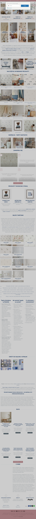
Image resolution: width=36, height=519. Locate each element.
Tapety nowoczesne (12, 514)
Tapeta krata (6, 102)
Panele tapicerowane (30, 514)
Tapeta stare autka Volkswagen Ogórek (18, 103)
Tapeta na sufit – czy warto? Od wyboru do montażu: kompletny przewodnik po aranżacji (9, 160)
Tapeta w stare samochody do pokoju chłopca (30, 87)
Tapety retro (18, 513)
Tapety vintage (30, 513)
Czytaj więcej (6, 433)
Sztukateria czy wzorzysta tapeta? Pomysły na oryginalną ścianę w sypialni (18, 424)
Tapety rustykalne (24, 513)
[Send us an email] (32, 506)
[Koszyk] (1, 3)
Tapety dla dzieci (6, 513)
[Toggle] (1, 286)
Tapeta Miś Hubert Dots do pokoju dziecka (6, 87)
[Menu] (34, 2)
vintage (27, 52)
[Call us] (34, 506)
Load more (18, 461)
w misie (18, 48)
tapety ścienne (25, 219)
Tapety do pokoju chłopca (11, 48)
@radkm (18, 385)
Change (25, 5)
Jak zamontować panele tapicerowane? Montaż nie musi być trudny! (27, 175)
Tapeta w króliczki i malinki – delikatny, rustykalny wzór (18, 87)
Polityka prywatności (14, 515)
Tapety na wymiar (12, 513)
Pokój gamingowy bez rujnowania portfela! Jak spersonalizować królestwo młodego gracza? (27, 161)
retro (22, 52)
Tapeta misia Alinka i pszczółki (30, 132)
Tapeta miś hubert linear (6, 132)
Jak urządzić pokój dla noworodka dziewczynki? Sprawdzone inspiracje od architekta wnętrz (6, 449)
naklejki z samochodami (22, 210)
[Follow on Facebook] (29, 506)
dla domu (27, 227)
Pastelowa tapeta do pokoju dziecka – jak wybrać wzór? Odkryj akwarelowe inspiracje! (18, 449)
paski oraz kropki (12, 227)
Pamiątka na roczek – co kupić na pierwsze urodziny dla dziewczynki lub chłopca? (30, 424)
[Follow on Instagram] (30, 506)
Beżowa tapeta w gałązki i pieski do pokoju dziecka (30, 103)
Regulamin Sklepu (6, 505)
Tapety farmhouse (5, 514)
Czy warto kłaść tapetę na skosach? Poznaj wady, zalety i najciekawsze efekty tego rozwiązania (9, 174)
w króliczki (14, 50)
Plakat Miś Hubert (18, 132)
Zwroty (18, 505)
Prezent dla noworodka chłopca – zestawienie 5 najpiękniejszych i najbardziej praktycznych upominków (30, 449)
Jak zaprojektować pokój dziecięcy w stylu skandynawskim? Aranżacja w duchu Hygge (6, 425)
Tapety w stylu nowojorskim (21, 514)
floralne (17, 227)
